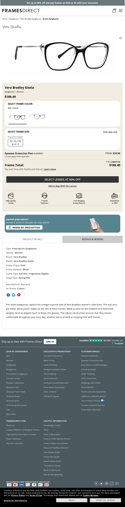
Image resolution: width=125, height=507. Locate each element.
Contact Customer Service (93, 405)
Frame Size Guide (51, 456)
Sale (8, 409)
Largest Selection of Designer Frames (22, 429)
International (87, 387)
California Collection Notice (93, 396)
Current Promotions (53, 356)
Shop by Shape (13, 396)
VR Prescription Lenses (16, 405)
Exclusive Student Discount (56, 382)
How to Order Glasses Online (57, 438)
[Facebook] (96, 483)
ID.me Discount (51, 378)
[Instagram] (112, 483)
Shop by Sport (12, 400)
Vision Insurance (88, 378)
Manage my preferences (15, 501)
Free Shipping (50, 373)
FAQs (46, 429)
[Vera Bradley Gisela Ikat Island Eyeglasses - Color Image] (17, 118)
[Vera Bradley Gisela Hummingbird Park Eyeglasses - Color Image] (37, 118)
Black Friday (49, 360)
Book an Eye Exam (52, 470)
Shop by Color (12, 387)
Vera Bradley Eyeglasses (30, 19)
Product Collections (15, 382)
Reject (72, 500)
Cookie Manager (91, 495)
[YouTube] (117, 483)
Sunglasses (11, 369)
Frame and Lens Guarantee (93, 391)
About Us (10, 425)
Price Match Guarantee (54, 387)
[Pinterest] (106, 483)
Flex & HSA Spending (53, 474)
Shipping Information (91, 382)
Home (4, 19)
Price (113, 162)
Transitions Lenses (52, 465)
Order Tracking (88, 373)
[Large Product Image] (62, 56)
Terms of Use (36, 495)
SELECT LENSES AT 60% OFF (63, 179)
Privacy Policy (18, 495)
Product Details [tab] (32, 239)
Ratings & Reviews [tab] (92, 239)
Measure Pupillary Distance (56, 447)
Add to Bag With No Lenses (62, 185)
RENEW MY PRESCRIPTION (26, 227)
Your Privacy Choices (90, 400)
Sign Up (50, 341)
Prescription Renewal (90, 409)
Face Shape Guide (52, 452)
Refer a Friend (50, 391)
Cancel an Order (88, 369)
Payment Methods (89, 356)
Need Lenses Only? (52, 461)
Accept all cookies (105, 500)
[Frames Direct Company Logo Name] (21, 10)
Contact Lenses (13, 378)
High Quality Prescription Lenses (21, 434)
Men (8, 356)
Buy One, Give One (14, 443)
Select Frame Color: (20, 103)
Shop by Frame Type (15, 391)
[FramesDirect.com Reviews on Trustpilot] (98, 342)
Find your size (110, 131)
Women (9, 360)
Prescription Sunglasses (17, 373)
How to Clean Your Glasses (56, 443)
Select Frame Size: (19, 131)
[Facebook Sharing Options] (8, 295)
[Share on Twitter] (13, 295)
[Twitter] (101, 483)
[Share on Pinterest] (19, 295)
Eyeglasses (14, 19)
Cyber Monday (50, 364)
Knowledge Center (52, 425)
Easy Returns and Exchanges (94, 364)
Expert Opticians (13, 438)
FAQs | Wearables (52, 434)
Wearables (11, 414)
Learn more (50, 169)
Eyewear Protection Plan (19, 153)
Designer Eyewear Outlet (55, 369)
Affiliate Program (51, 396)
